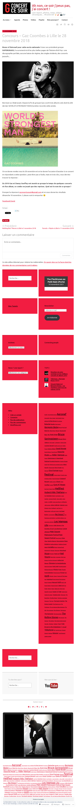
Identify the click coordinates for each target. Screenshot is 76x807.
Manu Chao (18, 786)
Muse (46, 553)
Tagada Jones (56, 595)
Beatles (53, 424)
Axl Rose (60, 421)
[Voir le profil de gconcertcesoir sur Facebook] (28, 707)
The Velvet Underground (60, 620)
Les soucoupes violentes (36, 783)
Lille (46, 525)
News (6, 220)
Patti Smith (56, 566)
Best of (60, 427)
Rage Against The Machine (59, 579)
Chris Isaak (51, 442)
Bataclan (47, 424)
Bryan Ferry (62, 439)
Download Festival (51, 772)
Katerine (62, 505)
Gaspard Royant (30, 776)
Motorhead (63, 550)
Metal (46, 547)
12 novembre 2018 (9, 31)
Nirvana (46, 560)
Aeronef (61, 414)
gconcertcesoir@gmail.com (30, 192)
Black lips (47, 430)
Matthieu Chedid (62, 544)
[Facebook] (57, 25)
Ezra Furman (53, 471)
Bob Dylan (54, 434)
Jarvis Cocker (68, 778)
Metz (56, 547)
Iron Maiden (58, 495)
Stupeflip (46, 591)
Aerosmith (46, 418)
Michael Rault (61, 547)
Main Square (55, 532)
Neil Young (43, 788)
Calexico (46, 442)
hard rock (46, 489)
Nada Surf (57, 553)
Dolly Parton (34, 771)
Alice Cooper (52, 418)
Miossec (52, 550)
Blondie (57, 430)
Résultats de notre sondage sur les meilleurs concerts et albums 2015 (59, 373)
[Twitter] (61, 25)
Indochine (49, 496)
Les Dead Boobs (66, 780)
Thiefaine (51, 624)
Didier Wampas (58, 455)
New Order (53, 557)
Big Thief (65, 427)
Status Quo (57, 588)
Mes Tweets (13, 306)
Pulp (66, 572)
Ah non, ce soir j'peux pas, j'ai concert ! (51, 7)
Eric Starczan (46, 774)
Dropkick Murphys (55, 461)
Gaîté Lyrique (52, 481)
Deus (50, 455)
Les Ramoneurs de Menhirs (24, 783)
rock (59, 582)
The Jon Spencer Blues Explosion (57, 607)
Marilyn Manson (52, 541)
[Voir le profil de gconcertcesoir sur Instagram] (37, 707)
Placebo (64, 569)
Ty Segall (63, 627)
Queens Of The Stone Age (43, 792)
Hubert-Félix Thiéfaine (54, 492)
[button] (33, 752)
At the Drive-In (53, 421)
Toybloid (55, 624)
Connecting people (51, 342)
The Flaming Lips (57, 604)
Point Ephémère (48, 572)
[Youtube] (68, 25)
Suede (50, 591)
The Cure (51, 601)
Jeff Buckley (64, 502)
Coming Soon (63, 442)
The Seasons (61, 617)
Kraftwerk (53, 508)
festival (49, 474)
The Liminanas (50, 610)
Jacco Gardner (55, 778)
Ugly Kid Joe (59, 630)
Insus (53, 496)
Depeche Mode (9, 772)
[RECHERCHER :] (20, 278)
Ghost (58, 481)
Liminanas (50, 525)
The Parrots (63, 610)
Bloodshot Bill (63, 430)
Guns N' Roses (59, 485)
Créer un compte (15, 415)
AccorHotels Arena (52, 414)
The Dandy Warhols (59, 601)
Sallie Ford (61, 585)
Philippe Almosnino (48, 569)
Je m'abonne (52, 318)
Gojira (61, 481)
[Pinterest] (72, 25)
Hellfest (59, 488)
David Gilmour (47, 452)
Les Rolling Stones (60, 518)
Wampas (50, 633)
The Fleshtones (46, 796)
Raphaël (50, 582)
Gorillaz (47, 485)
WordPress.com (15, 425)
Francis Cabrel (57, 475)
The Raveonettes (58, 613)
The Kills (68, 796)
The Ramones (48, 614)
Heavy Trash (52, 489)
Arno (63, 418)
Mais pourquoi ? (53, 20)
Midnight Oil (47, 550)
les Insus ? (59, 514)
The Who (46, 624)
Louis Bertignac (58, 528)
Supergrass (64, 591)
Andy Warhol (59, 418)
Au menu (6, 20)
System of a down (48, 594)
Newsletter (49, 306)
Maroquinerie (60, 541)
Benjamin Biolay (51, 427)
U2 (54, 630)
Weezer (55, 633)
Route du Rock (54, 585)
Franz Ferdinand (56, 478)
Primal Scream (56, 572)
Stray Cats (62, 588)
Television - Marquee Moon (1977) (58, 379)
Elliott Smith (51, 467)
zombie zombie (47, 636)
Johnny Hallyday (55, 505)
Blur (49, 434)
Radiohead (50, 579)
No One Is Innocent (52, 560)
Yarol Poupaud (62, 633)
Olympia (52, 563)
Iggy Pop (35, 778)
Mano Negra (58, 538)
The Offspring (57, 610)
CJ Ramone (57, 442)
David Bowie (61, 449)
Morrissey (57, 550)
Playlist (41, 20)
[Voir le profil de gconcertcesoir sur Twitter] (33, 707)
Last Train (58, 508)
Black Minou (52, 430)
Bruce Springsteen (58, 767)
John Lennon (47, 505)
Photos (25, 20)
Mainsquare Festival (51, 535)
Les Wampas (61, 521)
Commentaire (66, 255)
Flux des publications (17, 420)
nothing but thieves (9, 790)
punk (46, 576)
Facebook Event (8, 201)
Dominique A (52, 458)
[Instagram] (65, 25)
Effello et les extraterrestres (56, 464)
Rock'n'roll (63, 582)
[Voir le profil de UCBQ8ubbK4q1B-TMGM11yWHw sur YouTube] (46, 707)
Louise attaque (31, 785)
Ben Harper (58, 424)
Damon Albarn (52, 449)
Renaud (54, 582)
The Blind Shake (53, 598)
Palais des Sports (48, 566)
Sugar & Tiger (57, 591)
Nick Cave (63, 557)
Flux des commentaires (18, 422)
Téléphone (48, 630)
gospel (51, 485)
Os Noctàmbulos (60, 563)
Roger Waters (47, 585)
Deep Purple (54, 452)
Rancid (46, 582)
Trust (59, 624)
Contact (65, 20)
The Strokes (51, 620)
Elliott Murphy (26, 774)
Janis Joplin (59, 498)
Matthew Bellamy (54, 544)
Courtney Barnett (49, 445)
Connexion (13, 417)
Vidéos (33, 20)
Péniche (51, 576)
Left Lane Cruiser (55, 511)
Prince (62, 572)
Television (63, 594)
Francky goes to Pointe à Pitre (17, 776)
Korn (50, 508)
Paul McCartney (62, 566)
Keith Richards (44, 780)
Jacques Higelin (52, 498)
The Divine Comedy (37, 796)
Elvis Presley (58, 467)
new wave (58, 557)
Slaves (52, 588)
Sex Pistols (38, 794)
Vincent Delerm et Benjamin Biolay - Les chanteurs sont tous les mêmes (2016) (58, 386)
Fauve (61, 470)
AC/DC (46, 414)
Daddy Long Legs (58, 445)
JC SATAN (50, 502)
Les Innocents (51, 514)
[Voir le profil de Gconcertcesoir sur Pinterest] (41, 707)
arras (46, 421)
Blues (45, 434)
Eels (48, 464)
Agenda (17, 20)
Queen (55, 576)
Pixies (60, 569)
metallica (51, 547)
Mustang (52, 553)
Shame (49, 588)
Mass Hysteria (42, 786)
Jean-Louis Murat (57, 502)
